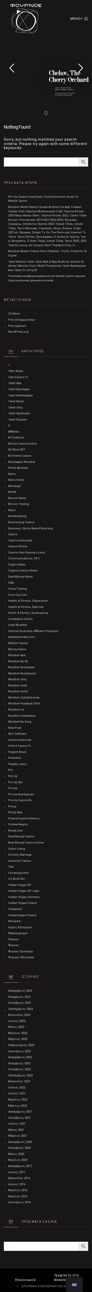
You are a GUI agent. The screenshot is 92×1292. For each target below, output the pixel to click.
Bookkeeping (17, 516)
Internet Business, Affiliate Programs (33, 631)
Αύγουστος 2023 (19, 1015)
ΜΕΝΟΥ (77, 19)
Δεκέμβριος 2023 (20, 990)
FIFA (11, 583)
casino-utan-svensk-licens (26, 552)
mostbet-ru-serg (19, 721)
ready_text (15, 830)
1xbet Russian (17, 419)
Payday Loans (17, 764)
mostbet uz (16, 709)
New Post (14, 728)
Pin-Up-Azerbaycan (21, 794)
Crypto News (16, 564)
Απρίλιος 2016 (17, 1190)
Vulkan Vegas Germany (24, 897)
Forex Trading (17, 588)
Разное (13, 939)
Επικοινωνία (25, 1280)
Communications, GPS (24, 558)
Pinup (12, 806)
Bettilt (12, 492)
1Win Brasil (15, 371)
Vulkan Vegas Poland (22, 903)
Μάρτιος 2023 (17, 1039)
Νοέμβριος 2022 (19, 1063)
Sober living (16, 848)
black (12, 510)
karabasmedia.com (21, 637)
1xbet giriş (15, 407)
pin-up (12, 788)
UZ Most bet (16, 879)
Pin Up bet (15, 782)
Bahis (12, 474)
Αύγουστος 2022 (19, 1081)
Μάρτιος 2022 (17, 1105)
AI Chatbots (16, 437)
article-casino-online (22, 443)
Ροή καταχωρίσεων (21, 319)
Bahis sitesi (16, 480)
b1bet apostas (18, 468)
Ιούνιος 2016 (16, 1184)
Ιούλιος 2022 (17, 1087)
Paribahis (14, 758)
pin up (12, 776)
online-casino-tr (19, 746)
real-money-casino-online (26, 842)
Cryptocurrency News (23, 570)
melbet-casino (18, 643)
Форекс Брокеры (20, 951)
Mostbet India (17, 685)
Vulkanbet (15, 909)
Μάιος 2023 (16, 1027)
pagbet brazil (17, 752)
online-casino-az (19, 740)
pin (10, 770)
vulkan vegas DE (19, 885)
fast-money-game (20, 576)
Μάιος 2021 (16, 1130)
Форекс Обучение (21, 957)
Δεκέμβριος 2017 (20, 1166)
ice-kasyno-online (20, 619)
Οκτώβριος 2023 (19, 1002)
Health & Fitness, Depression (28, 600)
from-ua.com (17, 595)
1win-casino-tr (18, 377)
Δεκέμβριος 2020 (20, 1142)
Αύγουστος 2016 (19, 1178)
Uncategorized (18, 873)
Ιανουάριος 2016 (19, 1202)
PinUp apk (15, 812)
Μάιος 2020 (16, 1154)
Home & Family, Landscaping (28, 613)
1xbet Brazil (16, 401)
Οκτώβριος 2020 (19, 1148)
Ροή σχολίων (17, 326)
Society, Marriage (20, 854)
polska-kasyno (18, 824)
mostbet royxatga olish (24, 703)
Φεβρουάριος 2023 (21, 1045)
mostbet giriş (17, 679)
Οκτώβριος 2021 (19, 1117)
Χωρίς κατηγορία (20, 927)
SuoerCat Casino (19, 861)
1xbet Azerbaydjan (20, 395)
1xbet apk (14, 383)
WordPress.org (18, 331)
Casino (13, 534)
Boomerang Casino (21, 522)
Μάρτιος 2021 (17, 1135)
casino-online (17, 546)
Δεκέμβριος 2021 (20, 1111)
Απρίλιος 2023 (17, 1033)
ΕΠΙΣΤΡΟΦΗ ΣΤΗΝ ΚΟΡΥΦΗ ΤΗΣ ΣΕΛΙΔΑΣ (48, 1286)
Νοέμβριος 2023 (19, 997)
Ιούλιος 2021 (17, 1123)
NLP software (17, 733)
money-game (17, 649)
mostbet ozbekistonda (23, 697)
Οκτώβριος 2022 (19, 1069)
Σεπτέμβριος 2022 (20, 1075)
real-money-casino (21, 836)
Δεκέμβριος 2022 (20, 1057)
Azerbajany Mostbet (21, 462)
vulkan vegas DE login (23, 891)
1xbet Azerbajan (19, 389)
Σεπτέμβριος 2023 (20, 1009)
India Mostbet (17, 625)
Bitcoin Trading (18, 504)
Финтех (13, 945)
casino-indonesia (20, 540)
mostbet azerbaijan (21, 667)
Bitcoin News (17, 498)
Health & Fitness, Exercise (26, 607)
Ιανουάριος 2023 (19, 1051)
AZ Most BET (16, 449)
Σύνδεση (14, 313)
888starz (13, 431)
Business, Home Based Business (30, 528)
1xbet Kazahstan (19, 413)
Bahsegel (14, 486)
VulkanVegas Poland (22, 915)
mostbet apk (17, 655)
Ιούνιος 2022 (16, 1093)
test (11, 866)
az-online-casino (19, 455)
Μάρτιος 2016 (17, 1196)
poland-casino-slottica (23, 818)
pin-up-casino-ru (20, 800)
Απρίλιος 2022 (17, 1099)
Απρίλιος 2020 (17, 1160)
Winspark (14, 921)
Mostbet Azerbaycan (22, 673)
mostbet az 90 (18, 661)
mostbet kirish (18, 691)
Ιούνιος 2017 (16, 1172)
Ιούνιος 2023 (16, 1021)
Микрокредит (18, 933)
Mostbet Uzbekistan (22, 715)
